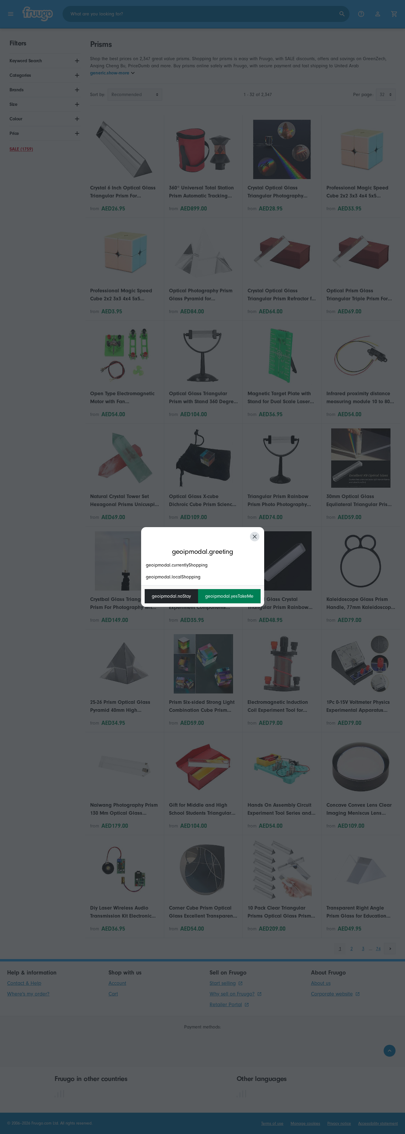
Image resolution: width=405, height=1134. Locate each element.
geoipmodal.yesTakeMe (229, 596)
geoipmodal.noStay (171, 596)
